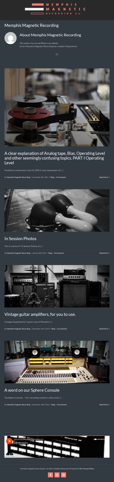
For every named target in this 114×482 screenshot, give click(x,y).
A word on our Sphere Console (32, 390)
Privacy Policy (88, 469)
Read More (103, 177)
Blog (52, 177)
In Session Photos (20, 238)
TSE (80, 469)
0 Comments (61, 177)
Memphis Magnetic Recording (18, 177)
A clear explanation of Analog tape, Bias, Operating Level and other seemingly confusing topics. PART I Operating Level (54, 158)
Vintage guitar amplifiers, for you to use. (40, 314)
